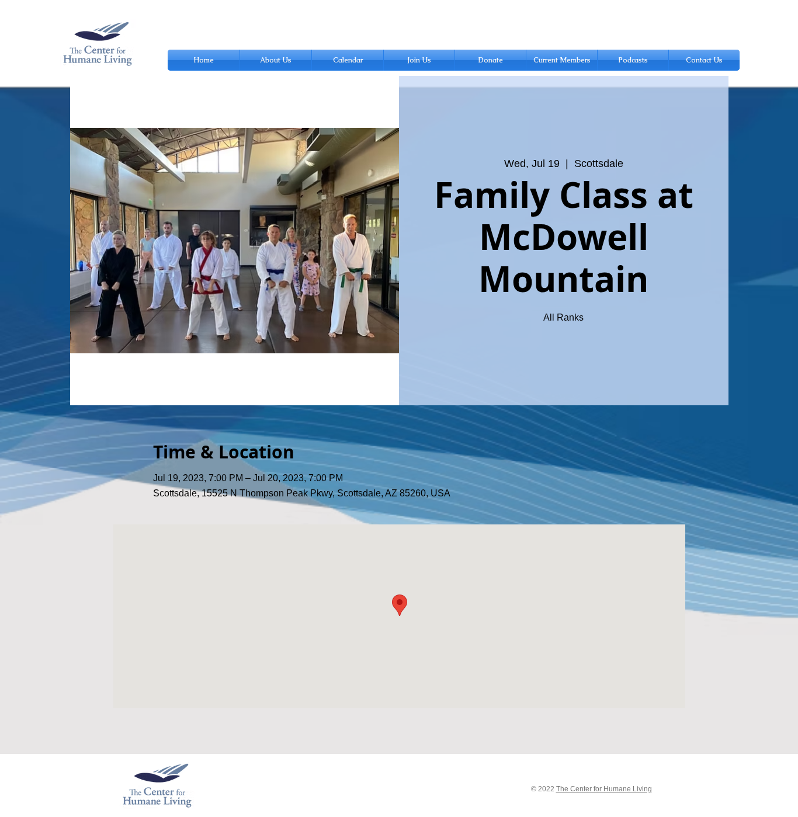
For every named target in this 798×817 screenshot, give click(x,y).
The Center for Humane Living (604, 789)
